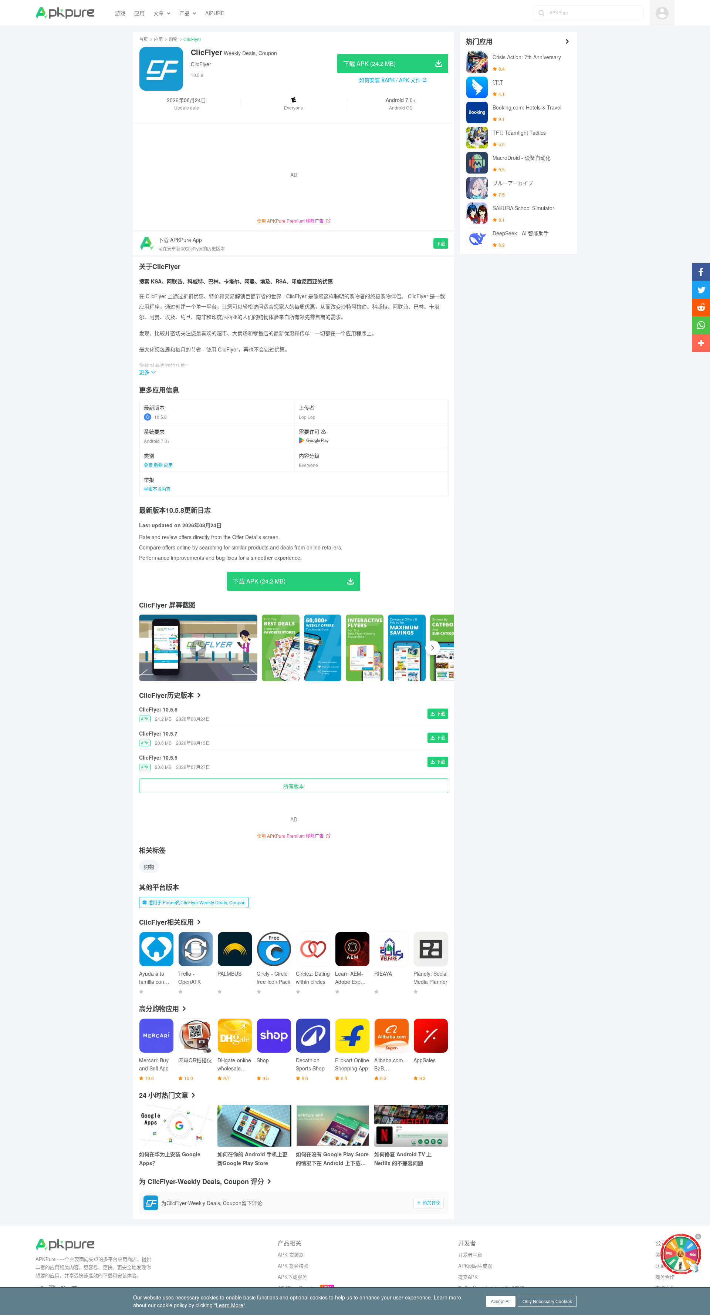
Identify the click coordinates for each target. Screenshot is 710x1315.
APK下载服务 (292, 1276)
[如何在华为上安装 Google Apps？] (176, 1126)
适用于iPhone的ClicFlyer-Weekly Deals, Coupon (197, 902)
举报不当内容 (157, 489)
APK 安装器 (291, 1254)
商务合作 (664, 1276)
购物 (173, 39)
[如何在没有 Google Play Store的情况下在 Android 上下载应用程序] (333, 1126)
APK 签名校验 (293, 1265)
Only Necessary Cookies (547, 1301)
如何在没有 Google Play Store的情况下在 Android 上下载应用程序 (332, 1158)
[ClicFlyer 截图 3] (407, 648)
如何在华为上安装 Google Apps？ (169, 1158)
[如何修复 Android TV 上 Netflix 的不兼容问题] (411, 1126)
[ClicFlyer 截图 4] (449, 648)
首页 (143, 39)
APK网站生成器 (475, 1265)
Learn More (229, 1305)
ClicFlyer (201, 64)
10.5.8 (160, 417)
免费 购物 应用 (158, 465)
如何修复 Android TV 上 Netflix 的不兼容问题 (403, 1158)
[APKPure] (65, 13)
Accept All (501, 1301)
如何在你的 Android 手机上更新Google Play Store (252, 1158)
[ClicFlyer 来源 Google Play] (314, 440)
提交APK (468, 1276)
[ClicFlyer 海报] (281, 648)
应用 (158, 39)
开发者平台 (470, 1254)
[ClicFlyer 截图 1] (323, 648)
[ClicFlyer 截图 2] (364, 648)
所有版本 (293, 786)
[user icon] (662, 13)
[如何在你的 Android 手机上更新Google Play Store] (254, 1126)
